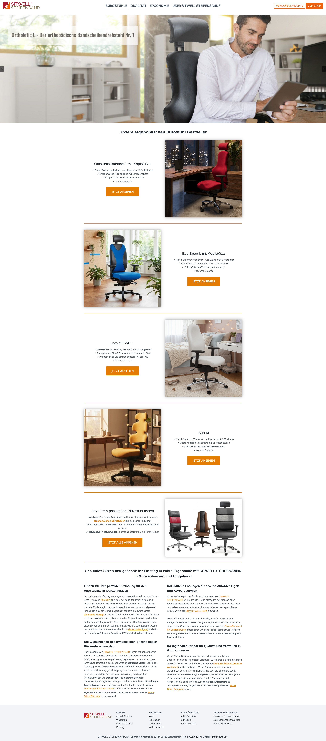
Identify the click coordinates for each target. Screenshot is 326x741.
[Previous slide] (2, 69)
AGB (151, 716)
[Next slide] (324, 69)
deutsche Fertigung (138, 629)
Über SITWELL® (124, 723)
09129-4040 (194, 737)
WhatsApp (121, 720)
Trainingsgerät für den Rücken (99, 688)
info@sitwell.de (219, 737)
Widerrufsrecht (156, 727)
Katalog (120, 727)
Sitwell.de (186, 720)
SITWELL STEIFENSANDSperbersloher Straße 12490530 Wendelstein (227, 720)
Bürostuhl (105, 600)
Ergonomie (182, 571)
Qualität (209, 646)
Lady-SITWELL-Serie (196, 611)
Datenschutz (155, 723)
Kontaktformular (124, 716)
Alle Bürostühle (188, 716)
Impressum (154, 720)
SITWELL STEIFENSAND (220, 571)
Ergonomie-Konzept (94, 614)
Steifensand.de (188, 723)
